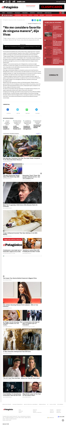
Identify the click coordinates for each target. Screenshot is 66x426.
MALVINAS (42, 15)
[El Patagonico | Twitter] (3, 2)
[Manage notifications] (63, 420)
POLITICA (25, 15)
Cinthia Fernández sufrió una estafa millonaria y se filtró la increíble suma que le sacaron (58, 52)
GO (47, 404)
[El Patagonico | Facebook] (6, 2)
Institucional (58, 412)
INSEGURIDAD (18, 15)
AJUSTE (30, 15)
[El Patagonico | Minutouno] (13, 2)
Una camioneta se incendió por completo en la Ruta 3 (57, 28)
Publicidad (58, 411)
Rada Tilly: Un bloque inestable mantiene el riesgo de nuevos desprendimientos (57, 43)
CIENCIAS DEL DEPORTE (6, 404)
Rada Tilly (54, 40)
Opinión (20, 412)
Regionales (10, 12)
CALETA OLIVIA (49, 15)
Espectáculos (48, 12)
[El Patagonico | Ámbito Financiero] (21, 2)
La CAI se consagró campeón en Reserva (6, 128)
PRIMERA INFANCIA (42, 404)
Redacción (52, 412)
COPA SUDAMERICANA (56, 58)
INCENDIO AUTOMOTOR (56, 25)
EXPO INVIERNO (60, 404)
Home (3, 12)
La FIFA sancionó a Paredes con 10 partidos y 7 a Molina (17, 129)
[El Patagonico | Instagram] (9, 2)
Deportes (32, 12)
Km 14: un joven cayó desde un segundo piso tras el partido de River (57, 36)
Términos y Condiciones (37, 412)
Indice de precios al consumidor (31, 404)
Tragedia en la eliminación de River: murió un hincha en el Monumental (58, 61)
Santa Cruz (39, 12)
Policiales (17, 12)
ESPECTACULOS (55, 47)
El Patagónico (5, 20)
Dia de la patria (53, 404)
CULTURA (36, 15)
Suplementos (58, 409)
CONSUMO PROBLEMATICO (17, 404)
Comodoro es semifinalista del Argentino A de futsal (27, 128)
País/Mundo (25, 12)
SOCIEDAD (54, 32)
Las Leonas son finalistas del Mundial (37, 126)
